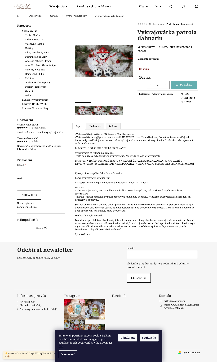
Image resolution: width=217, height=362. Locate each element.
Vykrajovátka (29, 30)
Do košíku (186, 84)
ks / (41, 227)
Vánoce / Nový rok (35, 69)
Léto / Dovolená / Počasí (37, 52)
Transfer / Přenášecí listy (35, 108)
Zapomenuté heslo (27, 206)
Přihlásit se (29, 194)
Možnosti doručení (148, 58)
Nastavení (68, 354)
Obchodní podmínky (31, 305)
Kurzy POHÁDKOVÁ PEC (35, 103)
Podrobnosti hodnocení (179, 24)
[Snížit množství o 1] (150, 85)
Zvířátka (29, 78)
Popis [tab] (78, 126)
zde (61, 346)
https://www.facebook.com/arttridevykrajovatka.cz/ (181, 306)
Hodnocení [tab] (95, 126)
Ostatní (29, 91)
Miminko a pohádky (36, 56)
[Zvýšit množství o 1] (165, 85)
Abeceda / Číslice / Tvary (38, 60)
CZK (157, 6)
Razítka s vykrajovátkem (35, 99)
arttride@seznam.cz (174, 300)
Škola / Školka (32, 35)
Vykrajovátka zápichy (38, 82)
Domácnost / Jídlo (34, 73)
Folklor (29, 95)
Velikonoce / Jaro (34, 39)
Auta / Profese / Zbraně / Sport (41, 65)
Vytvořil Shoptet (191, 352)
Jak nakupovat (27, 301)
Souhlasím (149, 337)
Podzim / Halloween (35, 86)
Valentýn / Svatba (34, 43)
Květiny (29, 48)
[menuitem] (59, 6)
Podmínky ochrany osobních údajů (38, 309)
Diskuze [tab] (113, 126)
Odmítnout (127, 337)
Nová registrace (25, 203)
